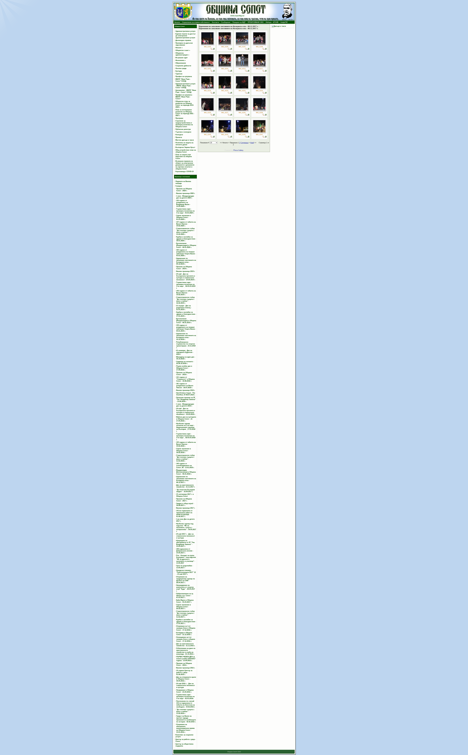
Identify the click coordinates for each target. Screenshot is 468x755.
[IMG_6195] (225, 44)
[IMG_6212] (242, 66)
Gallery (240, 150)
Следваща (244, 143)
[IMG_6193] (207, 44)
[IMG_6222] (242, 88)
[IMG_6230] (242, 110)
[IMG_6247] (259, 132)
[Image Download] (214, 49)
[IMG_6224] (259, 88)
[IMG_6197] (242, 44)
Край (252, 143)
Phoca (235, 150)
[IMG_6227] (225, 110)
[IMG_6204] (225, 66)
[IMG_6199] (259, 44)
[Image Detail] (211, 49)
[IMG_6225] (207, 110)
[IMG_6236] (259, 110)
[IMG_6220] (225, 88)
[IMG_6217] (259, 66)
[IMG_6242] (225, 132)
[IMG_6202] (207, 66)
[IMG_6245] (242, 132)
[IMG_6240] (207, 132)
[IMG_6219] (207, 88)
